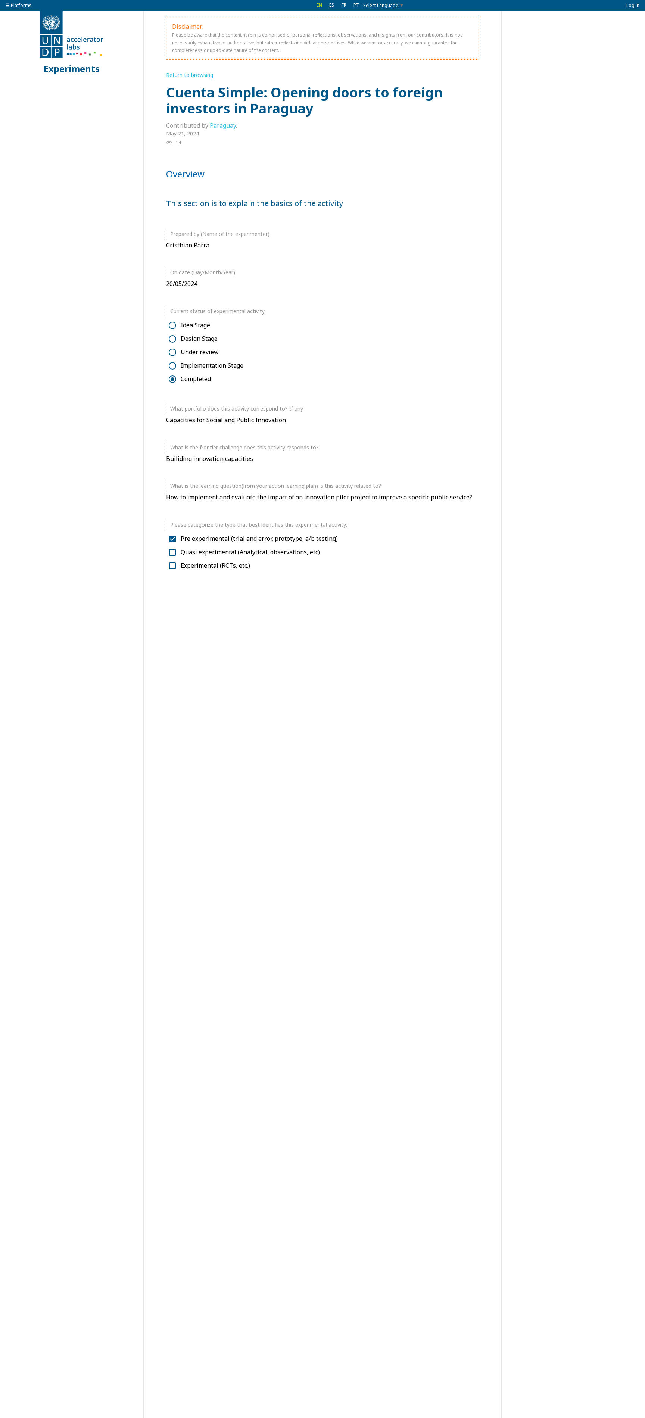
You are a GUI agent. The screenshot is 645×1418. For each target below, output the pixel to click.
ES (331, 5)
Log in (632, 5)
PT (356, 5)
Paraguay (223, 125)
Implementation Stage (212, 366)
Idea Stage (195, 325)
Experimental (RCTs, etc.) (215, 566)
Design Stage (199, 339)
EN (319, 5)
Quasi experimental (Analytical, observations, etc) (250, 552)
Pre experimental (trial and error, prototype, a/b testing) (259, 539)
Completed (196, 379)
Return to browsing (189, 74)
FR (344, 5)
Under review (200, 352)
